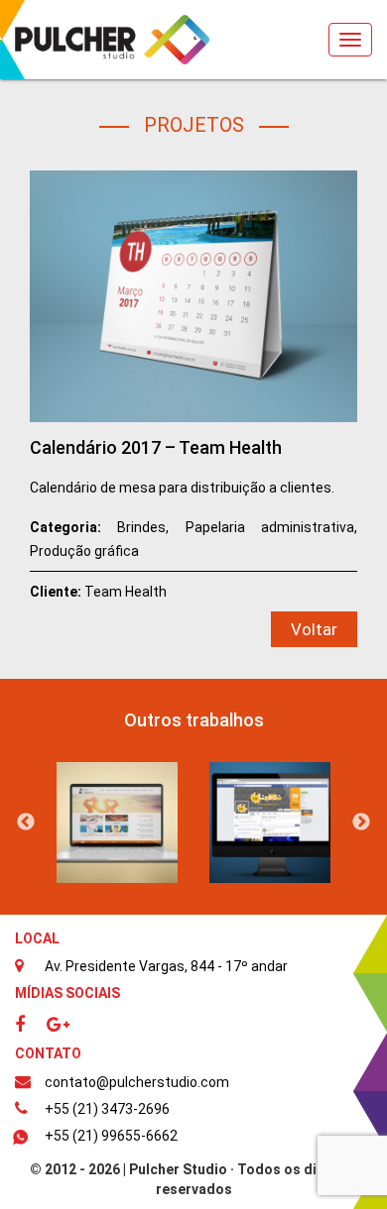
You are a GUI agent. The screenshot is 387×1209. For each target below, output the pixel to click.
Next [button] (361, 822)
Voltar (314, 629)
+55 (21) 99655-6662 (111, 1136)
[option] (117, 822)
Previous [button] (26, 822)
